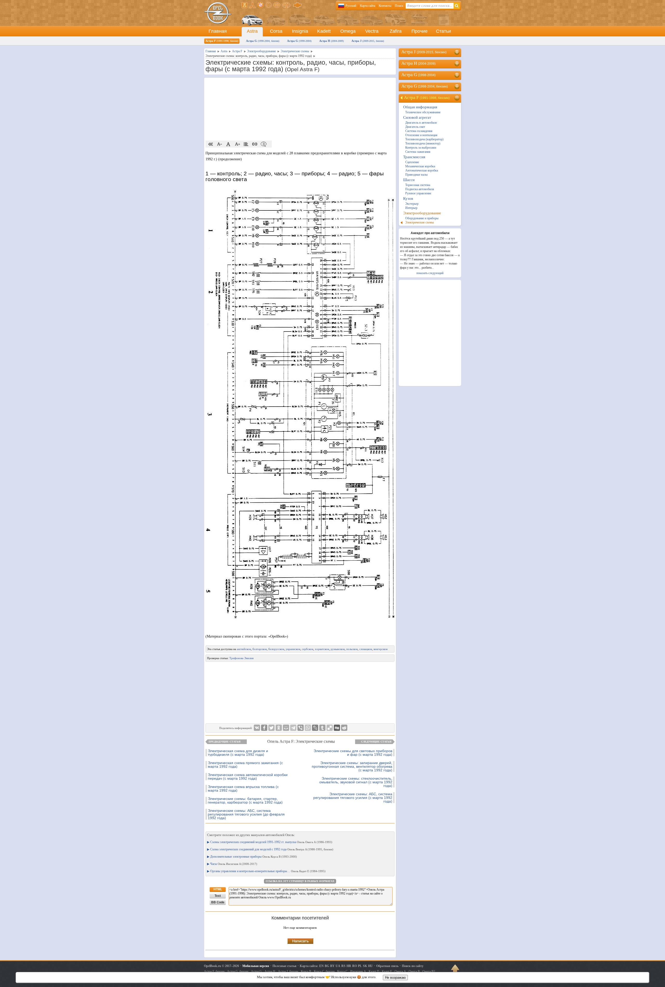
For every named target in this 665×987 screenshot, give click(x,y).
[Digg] (337, 728)
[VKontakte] (257, 728)
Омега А (400, 971)
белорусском (276, 649)
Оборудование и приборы (421, 218)
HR (349, 966)
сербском (307, 649)
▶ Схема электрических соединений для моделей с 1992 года (270, 849)
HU (370, 966)
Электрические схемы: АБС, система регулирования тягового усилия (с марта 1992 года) (352, 797)
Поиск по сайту (412, 966)
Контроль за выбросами (420, 147)
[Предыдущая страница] (211, 144)
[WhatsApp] (308, 728)
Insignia (300, 31)
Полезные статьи (284, 966)
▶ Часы (232, 864)
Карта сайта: (309, 966)
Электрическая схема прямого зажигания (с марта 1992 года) (245, 764)
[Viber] (300, 728)
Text (218, 896)
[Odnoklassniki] (279, 728)
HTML (218, 889)
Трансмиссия (414, 157)
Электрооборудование (422, 213)
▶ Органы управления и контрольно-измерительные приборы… (266, 871)
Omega (348, 31)
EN (321, 966)
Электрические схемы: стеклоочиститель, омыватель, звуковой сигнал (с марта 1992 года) (355, 782)
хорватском (322, 649)
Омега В (414, 971)
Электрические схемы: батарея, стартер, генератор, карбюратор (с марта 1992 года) (245, 800)
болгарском (259, 649)
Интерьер (411, 208)
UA (338, 966)
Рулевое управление (418, 193)
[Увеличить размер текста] (237, 144)
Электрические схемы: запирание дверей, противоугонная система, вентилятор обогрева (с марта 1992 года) (352, 766)
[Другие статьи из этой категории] (246, 144)
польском (352, 649)
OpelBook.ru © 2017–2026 (221, 966)
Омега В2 (428, 971)
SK (365, 966)
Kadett (324, 31)
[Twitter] (271, 728)
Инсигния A (358, 971)
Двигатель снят (415, 127)
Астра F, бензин (214, 971)
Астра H (331, 40)
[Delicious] (330, 728)
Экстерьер (411, 204)
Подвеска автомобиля (419, 189)
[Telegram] (293, 728)
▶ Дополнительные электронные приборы (252, 856)
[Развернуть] (457, 52)
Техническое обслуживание (423, 112)
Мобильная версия (255, 966)
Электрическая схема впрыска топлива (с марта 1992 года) (243, 788)
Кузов (408, 198)
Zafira (396, 31)
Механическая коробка (420, 166)
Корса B (306, 971)
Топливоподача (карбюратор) (424, 139)
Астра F (221, 40)
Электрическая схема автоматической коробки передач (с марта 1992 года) (248, 776)
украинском (293, 649)
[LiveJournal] (315, 728)
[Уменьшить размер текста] (219, 144)
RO (354, 966)
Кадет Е (387, 971)
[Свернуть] (457, 98)
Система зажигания (417, 152)
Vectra (371, 31)
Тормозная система (417, 185)
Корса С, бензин (324, 971)
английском (244, 649)
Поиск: (399, 6)
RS (343, 966)
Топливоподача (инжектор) (422, 143)
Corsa (276, 31)
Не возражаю (395, 977)
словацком (365, 649)
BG (327, 966)
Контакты (385, 6)
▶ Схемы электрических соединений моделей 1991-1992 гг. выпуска (269, 842)
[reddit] (344, 728)
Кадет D (374, 971)
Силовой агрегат (417, 117)
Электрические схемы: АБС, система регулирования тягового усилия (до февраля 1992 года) (246, 814)
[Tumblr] (322, 728)
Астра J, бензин (288, 971)
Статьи (443, 31)
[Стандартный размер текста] (228, 144)
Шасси (409, 180)
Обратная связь (387, 966)
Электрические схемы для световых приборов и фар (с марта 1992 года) (353, 752)
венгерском (381, 649)
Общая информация (420, 107)
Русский (350, 6)
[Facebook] (264, 728)
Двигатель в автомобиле (421, 122)
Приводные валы (416, 174)
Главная (218, 31)
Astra (252, 31)
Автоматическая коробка (421, 170)
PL (360, 966)
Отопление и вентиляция (421, 135)
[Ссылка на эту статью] (255, 144)
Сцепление (412, 162)
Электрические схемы (419, 222)
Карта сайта (367, 6)
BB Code (217, 902)
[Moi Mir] (286, 728)
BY (332, 966)
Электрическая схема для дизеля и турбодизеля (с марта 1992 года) (238, 752)
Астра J (367, 40)
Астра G (262, 40)
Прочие (419, 31)
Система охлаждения (419, 131)
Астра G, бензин (237, 971)
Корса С (342, 971)
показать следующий (429, 273)
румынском (338, 649)
